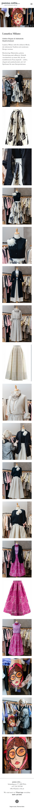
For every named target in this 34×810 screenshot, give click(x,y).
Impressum (13, 806)
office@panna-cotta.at (17, 788)
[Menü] (31, 4)
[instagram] (17, 801)
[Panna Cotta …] (17, 88)
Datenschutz (20, 806)
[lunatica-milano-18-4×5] (17, 755)
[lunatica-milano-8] (17, 363)
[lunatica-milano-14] (17, 598)
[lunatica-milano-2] (17, 127)
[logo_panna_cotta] (11, 4)
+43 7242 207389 (17, 786)
